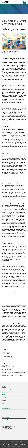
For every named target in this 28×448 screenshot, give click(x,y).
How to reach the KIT (6, 389)
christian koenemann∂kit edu (8, 357)
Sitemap (13, 446)
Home (4, 444)
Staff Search (4, 430)
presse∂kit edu (5, 375)
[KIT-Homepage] (5, 2)
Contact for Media (6, 419)
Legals (16, 444)
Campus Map (5, 392)
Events (3, 394)
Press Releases (5, 417)
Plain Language (10, 444)
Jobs (3, 403)
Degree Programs (6, 405)
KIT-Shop (4, 397)
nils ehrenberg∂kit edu (7, 369)
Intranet (18, 446)
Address (3, 433)
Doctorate (4, 410)
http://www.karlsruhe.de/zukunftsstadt (10, 295)
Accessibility (7, 446)
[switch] (19, 2)
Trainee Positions (6, 408)
